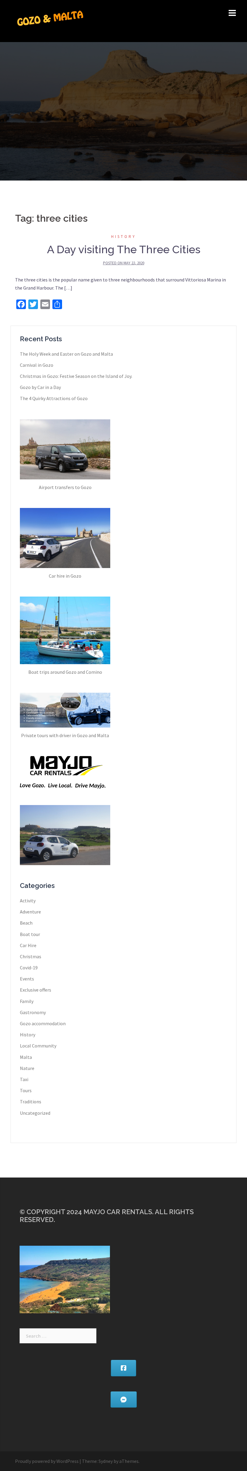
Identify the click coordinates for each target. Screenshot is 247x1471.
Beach (26, 923)
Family (26, 1001)
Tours (26, 1090)
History (123, 236)
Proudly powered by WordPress (47, 1461)
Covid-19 (29, 968)
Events (27, 979)
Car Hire (28, 945)
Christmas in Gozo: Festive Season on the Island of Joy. (76, 376)
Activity (28, 901)
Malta (26, 1057)
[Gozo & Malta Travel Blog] (50, 20)
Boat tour (30, 934)
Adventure (30, 912)
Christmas (30, 956)
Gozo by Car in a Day (40, 387)
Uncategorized (35, 1113)
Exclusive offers (35, 990)
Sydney (105, 1461)
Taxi (24, 1079)
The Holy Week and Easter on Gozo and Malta (66, 354)
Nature (27, 1068)
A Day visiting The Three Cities (123, 249)
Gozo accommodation (43, 1023)
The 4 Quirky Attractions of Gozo (54, 398)
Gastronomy (33, 1012)
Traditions (30, 1102)
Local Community (38, 1046)
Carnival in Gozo (36, 365)
